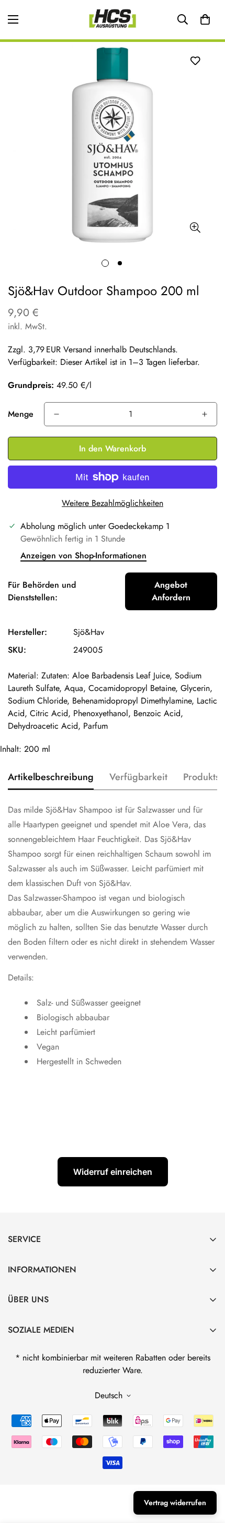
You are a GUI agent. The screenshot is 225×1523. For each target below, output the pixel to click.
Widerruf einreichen (112, 1171)
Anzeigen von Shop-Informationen (83, 555)
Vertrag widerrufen (175, 1502)
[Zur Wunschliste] (195, 60)
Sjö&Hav (88, 632)
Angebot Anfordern (171, 591)
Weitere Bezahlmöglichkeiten (112, 503)
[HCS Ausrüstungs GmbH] (112, 19)
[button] (205, 19)
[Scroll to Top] (206, 1467)
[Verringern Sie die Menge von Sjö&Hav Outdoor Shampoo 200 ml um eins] (56, 414)
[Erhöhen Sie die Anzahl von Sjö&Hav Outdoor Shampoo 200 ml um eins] (205, 414)
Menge (20, 414)
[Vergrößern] (195, 228)
